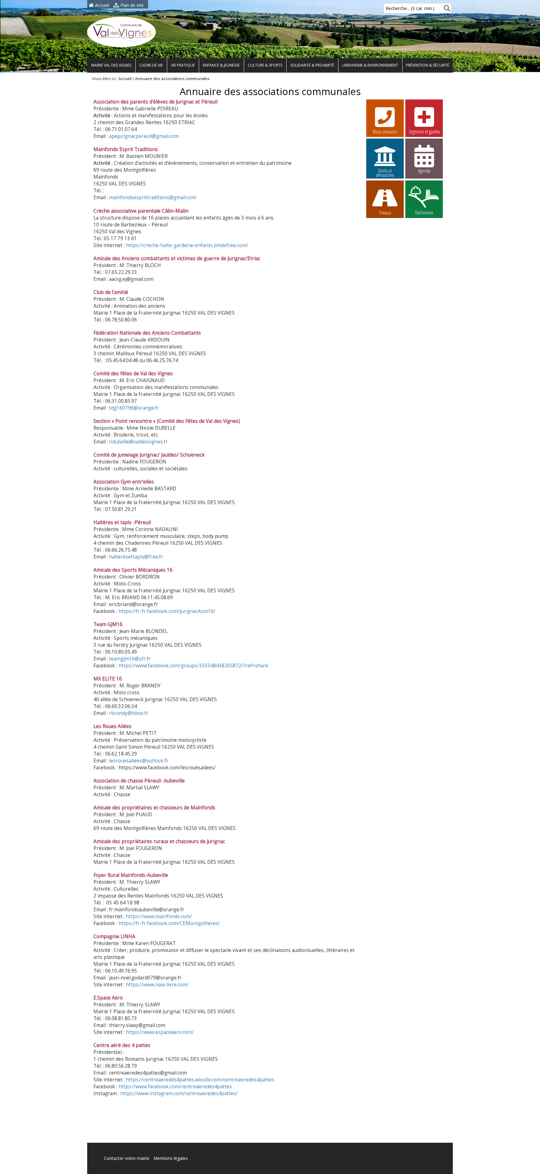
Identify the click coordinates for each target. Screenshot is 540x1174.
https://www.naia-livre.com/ (157, 984)
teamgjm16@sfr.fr (130, 658)
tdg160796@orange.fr (134, 408)
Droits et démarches (385, 171)
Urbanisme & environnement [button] (370, 65)
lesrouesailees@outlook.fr (138, 760)
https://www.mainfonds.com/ (159, 916)
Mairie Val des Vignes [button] (111, 65)
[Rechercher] (446, 8)
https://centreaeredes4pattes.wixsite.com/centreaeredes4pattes (200, 1079)
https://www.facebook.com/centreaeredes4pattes (175, 1086)
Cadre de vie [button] (151, 65)
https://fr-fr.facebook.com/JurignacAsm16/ (166, 611)
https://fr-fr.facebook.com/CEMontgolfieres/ (169, 923)
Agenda (424, 170)
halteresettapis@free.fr (136, 557)
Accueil (101, 5)
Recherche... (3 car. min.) (410, 8)
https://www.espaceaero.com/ (160, 1032)
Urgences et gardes (424, 131)
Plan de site (131, 5)
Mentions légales (170, 1158)
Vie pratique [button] (183, 65)
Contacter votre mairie (126, 1158)
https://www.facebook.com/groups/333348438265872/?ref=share (193, 665)
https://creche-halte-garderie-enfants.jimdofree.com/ (187, 245)
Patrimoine (424, 212)
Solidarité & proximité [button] (312, 65)
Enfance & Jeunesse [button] (221, 65)
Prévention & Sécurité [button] (427, 65)
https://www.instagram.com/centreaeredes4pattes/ (179, 1093)
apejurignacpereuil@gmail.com (144, 136)
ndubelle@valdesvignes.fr (138, 441)
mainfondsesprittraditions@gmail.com (152, 197)
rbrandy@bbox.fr (128, 713)
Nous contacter (385, 131)
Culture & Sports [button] (265, 65)
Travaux (385, 212)
